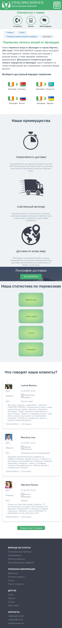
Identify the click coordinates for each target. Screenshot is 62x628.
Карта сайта (13, 605)
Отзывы (11, 602)
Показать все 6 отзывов (31, 528)
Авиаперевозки (14, 555)
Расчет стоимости (16, 584)
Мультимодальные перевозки (21, 562)
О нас (10, 595)
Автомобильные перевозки (19, 552)
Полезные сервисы (16, 577)
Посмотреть (31, 276)
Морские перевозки (16, 559)
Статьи (11, 580)
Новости (11, 598)
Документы (13, 573)
